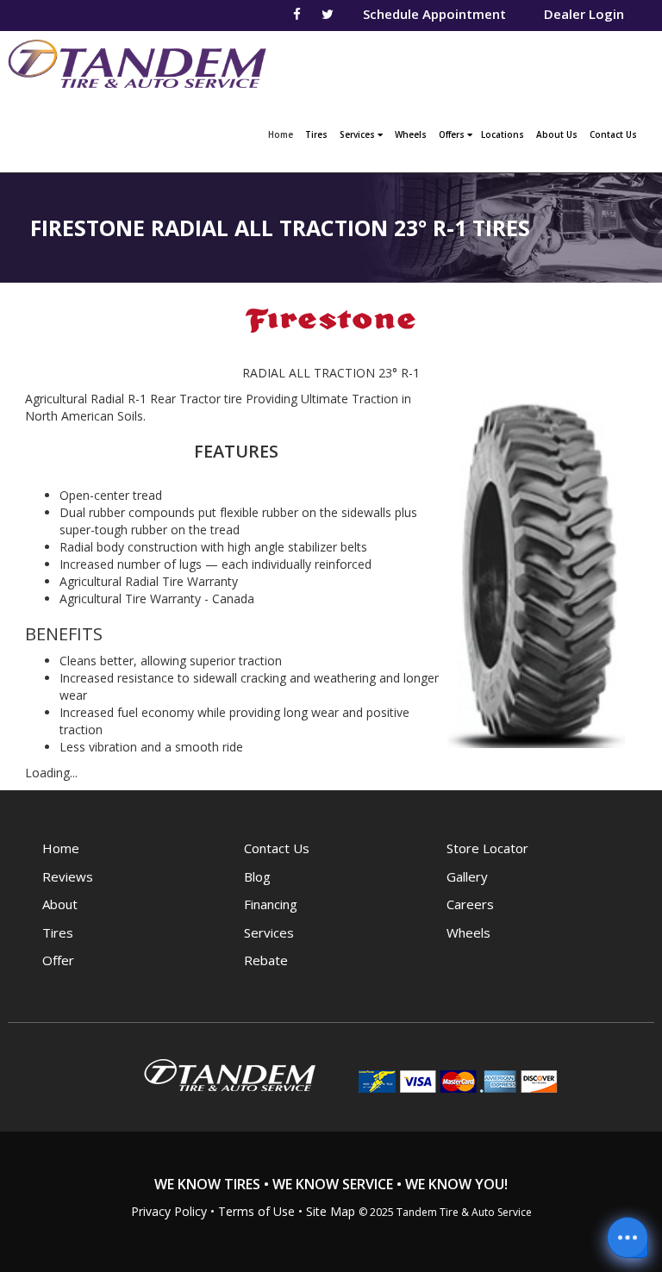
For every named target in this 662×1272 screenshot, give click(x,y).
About (60, 904)
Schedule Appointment (434, 13)
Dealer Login (584, 13)
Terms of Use (256, 1211)
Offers (453, 134)
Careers (470, 904)
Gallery (467, 876)
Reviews (67, 876)
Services (359, 134)
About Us (557, 134)
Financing (270, 904)
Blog (257, 876)
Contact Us (613, 134)
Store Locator (487, 848)
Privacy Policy (169, 1211)
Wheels (411, 134)
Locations (502, 134)
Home (282, 134)
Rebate (266, 960)
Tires (316, 134)
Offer (58, 960)
